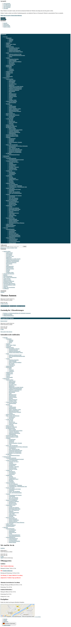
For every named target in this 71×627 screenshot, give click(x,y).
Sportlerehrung (12, 165)
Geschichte (8, 45)
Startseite (5, 23)
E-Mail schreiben (4, 303)
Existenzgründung (13, 240)
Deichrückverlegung (13, 49)
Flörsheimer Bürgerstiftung (12, 134)
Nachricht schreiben (5, 306)
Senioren (11, 112)
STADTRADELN (10, 226)
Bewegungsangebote (13, 199)
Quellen (10, 206)
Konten (10, 98)
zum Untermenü (6, 7)
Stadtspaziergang (10, 65)
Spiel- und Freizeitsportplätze (15, 193)
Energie (10, 105)
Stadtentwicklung (10, 46)
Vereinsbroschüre (12, 168)
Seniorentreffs (12, 196)
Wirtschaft (11, 123)
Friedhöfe (8, 74)
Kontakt (5, 620)
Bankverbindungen (13, 399)
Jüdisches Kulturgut (10, 183)
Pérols (10, 67)
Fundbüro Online (12, 100)
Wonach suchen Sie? (5, 246)
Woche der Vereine (13, 169)
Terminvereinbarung (7, 570)
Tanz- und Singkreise (13, 198)
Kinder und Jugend (10, 188)
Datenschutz (6, 24)
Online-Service (12, 80)
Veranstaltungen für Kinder (15, 189)
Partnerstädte (9, 66)
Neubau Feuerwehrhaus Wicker (16, 51)
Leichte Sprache (9, 118)
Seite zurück (3, 331)
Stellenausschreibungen (14, 90)
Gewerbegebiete (12, 230)
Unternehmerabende (13, 239)
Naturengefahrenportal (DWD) (15, 129)
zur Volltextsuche (7, 4)
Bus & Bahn (11, 62)
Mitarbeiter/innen (12, 93)
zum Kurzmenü (6, 3)
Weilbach (11, 40)
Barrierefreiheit (6, 25)
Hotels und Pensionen (11, 225)
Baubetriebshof (4, 321)
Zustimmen (3, 19)
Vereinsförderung (12, 164)
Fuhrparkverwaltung (7, 314)
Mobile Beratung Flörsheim (15, 111)
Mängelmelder (12, 81)
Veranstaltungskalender (11, 158)
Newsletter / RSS (12, 84)
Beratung (8, 103)
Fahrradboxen (12, 64)
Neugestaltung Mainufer (14, 48)
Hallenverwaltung (13, 96)
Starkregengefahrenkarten (14, 132)
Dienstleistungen (12, 95)
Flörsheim (11, 39)
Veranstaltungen (12, 147)
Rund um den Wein (10, 218)
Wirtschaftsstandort (10, 229)
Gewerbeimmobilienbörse (14, 235)
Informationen (12, 172)
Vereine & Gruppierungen (11, 160)
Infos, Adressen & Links (14, 148)
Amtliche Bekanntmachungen (15, 87)
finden (25, 246)
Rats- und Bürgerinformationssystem (17, 55)
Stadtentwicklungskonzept (14, 50)
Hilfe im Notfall (12, 128)
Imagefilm (11, 216)
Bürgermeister (12, 91)
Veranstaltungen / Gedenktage (15, 185)
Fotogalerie (11, 182)
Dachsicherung (12, 138)
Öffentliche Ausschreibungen (15, 88)
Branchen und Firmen (13, 234)
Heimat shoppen (12, 242)
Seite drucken (9, 331)
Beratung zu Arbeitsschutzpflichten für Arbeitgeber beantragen (17, 313)
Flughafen (8, 137)
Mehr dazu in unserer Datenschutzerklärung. (11, 15)
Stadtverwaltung (9, 79)
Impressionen (12, 174)
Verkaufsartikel (9, 76)
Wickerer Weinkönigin (14, 220)
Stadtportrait (8, 38)
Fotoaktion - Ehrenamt (14, 167)
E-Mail (2, 329)
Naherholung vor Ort (10, 205)
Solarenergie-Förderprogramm (15, 149)
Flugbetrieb (11, 141)
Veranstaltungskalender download (16, 159)
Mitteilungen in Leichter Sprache (16, 86)
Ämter (10, 92)
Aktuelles (11, 163)
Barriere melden (6, 26)
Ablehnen (3, 17)
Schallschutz (11, 139)
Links (10, 143)
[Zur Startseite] (7, 33)
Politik (7, 52)
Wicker (10, 41)
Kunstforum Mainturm (14, 201)
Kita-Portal (11, 117)
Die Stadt (5, 36)
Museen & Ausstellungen (11, 200)
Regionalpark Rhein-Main (14, 209)
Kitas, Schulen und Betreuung (12, 115)
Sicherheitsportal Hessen (14, 154)
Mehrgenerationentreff (14, 110)
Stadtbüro (3, 548)
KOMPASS (8, 153)
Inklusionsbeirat (12, 107)
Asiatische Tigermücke (14, 131)
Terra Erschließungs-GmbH (12, 136)
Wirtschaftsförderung (10, 237)
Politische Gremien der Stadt (15, 54)
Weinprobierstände (13, 219)
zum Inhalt (5, 8)
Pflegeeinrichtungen (10, 113)
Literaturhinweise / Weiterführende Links (18, 186)
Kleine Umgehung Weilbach (15, 61)
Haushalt (11, 97)
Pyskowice (11, 69)
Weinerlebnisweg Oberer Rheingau (16, 222)
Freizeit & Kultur (7, 157)
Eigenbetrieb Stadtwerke (11, 126)
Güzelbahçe (11, 70)
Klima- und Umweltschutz (12, 144)
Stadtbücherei (9, 175)
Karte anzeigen (13, 306)
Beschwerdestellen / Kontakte (15, 142)
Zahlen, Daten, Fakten (11, 44)
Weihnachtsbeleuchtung (8, 315)
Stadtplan (8, 43)
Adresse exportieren (21, 306)
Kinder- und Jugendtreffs (14, 191)
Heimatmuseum (12, 203)
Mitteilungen (11, 85)
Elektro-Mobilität (12, 60)
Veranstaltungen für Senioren (15, 195)
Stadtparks (11, 211)
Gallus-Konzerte (9, 224)
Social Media (12, 82)
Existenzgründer (12, 106)
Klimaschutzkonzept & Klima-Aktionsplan (18, 146)
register (10, 533)
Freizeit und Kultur (13, 122)
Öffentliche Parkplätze (14, 59)
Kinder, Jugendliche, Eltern (15, 108)
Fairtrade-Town (9, 71)
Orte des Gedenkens (13, 184)
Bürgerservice (6, 77)
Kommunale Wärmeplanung (15, 151)
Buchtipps (11, 180)
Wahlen (10, 56)
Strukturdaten (12, 231)
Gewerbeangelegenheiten (14, 241)
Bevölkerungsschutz (10, 127)
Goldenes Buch (9, 72)
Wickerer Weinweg (13, 221)
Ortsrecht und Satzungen (11, 101)
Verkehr (8, 57)
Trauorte (8, 75)
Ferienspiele (11, 190)
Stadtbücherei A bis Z (13, 179)
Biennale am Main (13, 204)
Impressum (5, 621)
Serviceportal (6, 155)
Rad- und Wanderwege (14, 210)
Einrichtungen (12, 116)
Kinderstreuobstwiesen (14, 213)
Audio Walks (12, 214)
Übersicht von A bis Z (14, 162)
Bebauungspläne (12, 102)
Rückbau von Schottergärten (15, 152)
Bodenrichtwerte (12, 232)
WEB (2, 557)
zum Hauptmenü (7, 6)
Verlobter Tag (9, 170)
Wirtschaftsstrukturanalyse (14, 236)
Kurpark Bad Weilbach (14, 208)
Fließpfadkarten (12, 133)
